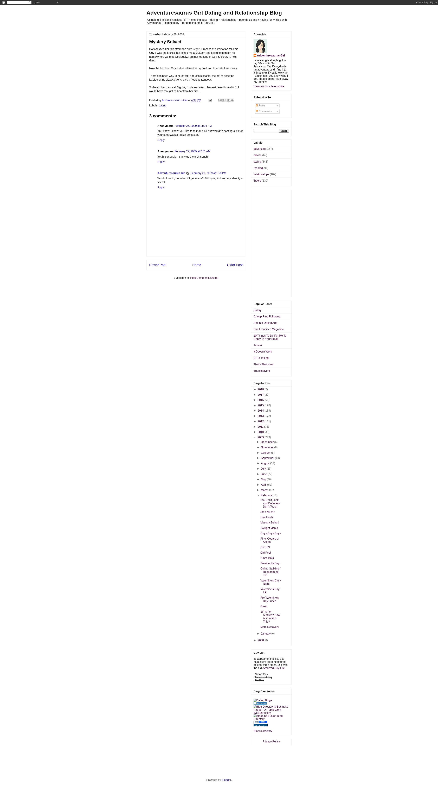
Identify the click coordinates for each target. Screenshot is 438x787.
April (264, 484)
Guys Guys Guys (270, 533)
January (266, 633)
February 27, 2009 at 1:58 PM (208, 173)
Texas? (258, 345)
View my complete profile (269, 86)
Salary (257, 310)
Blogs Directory (263, 731)
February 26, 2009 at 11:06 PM (193, 125)
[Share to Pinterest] (232, 100)
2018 (261, 389)
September (268, 458)
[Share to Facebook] (229, 100)
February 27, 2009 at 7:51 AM (192, 151)
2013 (261, 415)
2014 (261, 410)
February (267, 495)
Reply (161, 140)
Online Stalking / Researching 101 (270, 572)
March (265, 490)
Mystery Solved (269, 522)
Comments (265, 111)
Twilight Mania (269, 528)
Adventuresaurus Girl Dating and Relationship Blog (214, 13)
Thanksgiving (262, 370)
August (265, 463)
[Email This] (219, 100)
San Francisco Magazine (269, 329)
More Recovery (269, 626)
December (267, 441)
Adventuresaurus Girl (171, 173)
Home (196, 265)
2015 (261, 405)
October (266, 452)
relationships (261, 174)
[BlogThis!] (222, 100)
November (267, 447)
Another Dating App (265, 322)
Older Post (235, 265)
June (264, 474)
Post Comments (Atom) (204, 277)
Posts (261, 105)
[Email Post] (209, 100)
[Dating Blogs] (263, 700)
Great (263, 606)
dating (162, 105)
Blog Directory (260, 726)
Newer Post (157, 265)
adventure (260, 148)
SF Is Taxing (261, 357)
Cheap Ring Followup (267, 316)
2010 (261, 432)
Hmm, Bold (267, 557)
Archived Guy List (273, 668)
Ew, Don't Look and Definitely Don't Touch (270, 503)
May (264, 479)
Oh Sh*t (265, 547)
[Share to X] (226, 100)
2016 (261, 400)
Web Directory (262, 712)
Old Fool (265, 552)
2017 (261, 394)
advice (258, 155)
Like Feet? (266, 517)
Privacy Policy (271, 741)
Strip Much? (267, 511)
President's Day (270, 563)
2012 (261, 421)
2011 (261, 426)
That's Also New (263, 364)
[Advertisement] (196, 249)
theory (257, 180)
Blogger (226, 779)
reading (258, 168)
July (264, 468)
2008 (261, 640)
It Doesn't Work (263, 351)
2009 (261, 437)
